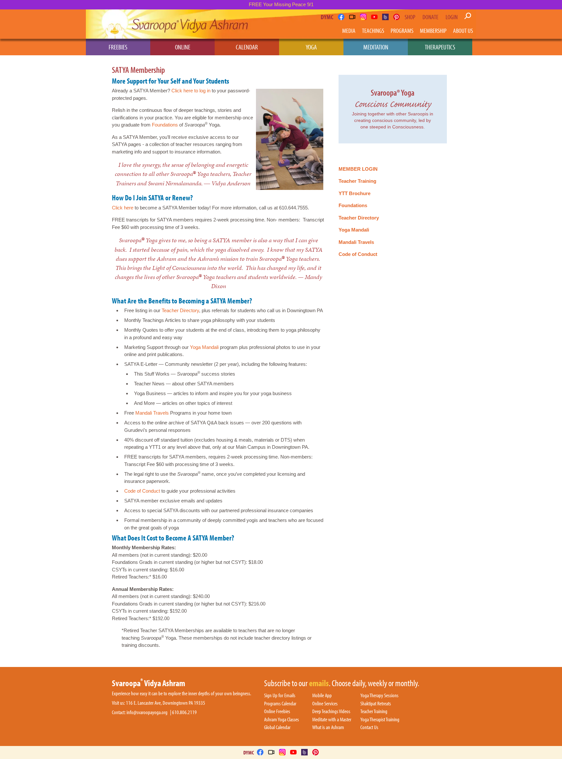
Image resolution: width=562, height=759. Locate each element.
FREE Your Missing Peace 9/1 (281, 4)
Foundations (165, 124)
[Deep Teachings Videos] (352, 17)
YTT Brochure (354, 193)
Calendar (247, 47)
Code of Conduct (142, 491)
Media (348, 30)
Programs (402, 30)
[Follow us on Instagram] (363, 17)
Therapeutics (440, 47)
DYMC (327, 17)
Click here (122, 207)
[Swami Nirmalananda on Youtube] (374, 17)
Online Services (325, 704)
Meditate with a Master (331, 720)
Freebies (118, 47)
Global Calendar (277, 727)
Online (182, 47)
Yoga (311, 47)
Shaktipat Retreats (375, 704)
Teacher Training (357, 181)
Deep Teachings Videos (331, 711)
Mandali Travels (152, 413)
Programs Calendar (280, 704)
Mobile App (322, 696)
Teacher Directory (180, 310)
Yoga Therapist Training (379, 720)
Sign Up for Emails (279, 696)
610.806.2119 (184, 712)
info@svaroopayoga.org (147, 712)
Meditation (375, 47)
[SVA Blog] (385, 17)
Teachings (373, 30)
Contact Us (369, 727)
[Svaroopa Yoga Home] (114, 24)
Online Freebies (277, 711)
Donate (430, 17)
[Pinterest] (396, 17)
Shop (410, 17)
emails (319, 683)
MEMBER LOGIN (358, 169)
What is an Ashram (328, 727)
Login (452, 17)
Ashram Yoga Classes (281, 720)
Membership (433, 30)
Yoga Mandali (204, 347)
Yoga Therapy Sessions (379, 696)
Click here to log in (190, 90)
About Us (463, 30)
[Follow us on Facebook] (341, 17)
